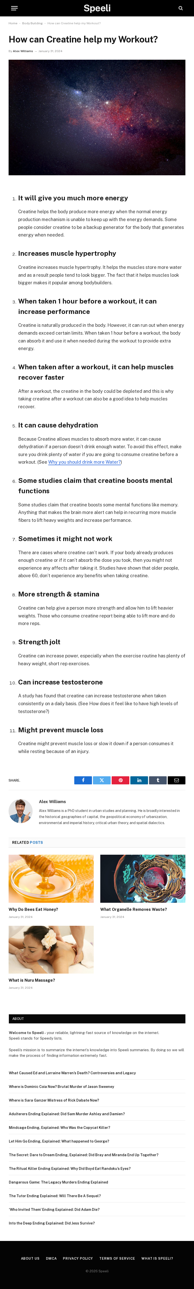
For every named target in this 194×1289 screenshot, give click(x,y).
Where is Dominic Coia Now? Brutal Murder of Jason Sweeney (61, 1087)
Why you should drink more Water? (84, 462)
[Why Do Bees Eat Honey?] (51, 879)
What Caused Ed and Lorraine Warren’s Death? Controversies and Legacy (72, 1073)
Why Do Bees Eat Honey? (33, 909)
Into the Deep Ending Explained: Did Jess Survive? (52, 1223)
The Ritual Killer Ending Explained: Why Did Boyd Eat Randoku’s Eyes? (70, 1169)
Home (13, 23)
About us (30, 1258)
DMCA (51, 1258)
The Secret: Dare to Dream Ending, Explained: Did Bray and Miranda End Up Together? (83, 1155)
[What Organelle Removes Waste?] (142, 879)
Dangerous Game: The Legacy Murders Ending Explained (58, 1182)
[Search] (180, 8)
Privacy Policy (78, 1258)
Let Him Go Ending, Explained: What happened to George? (59, 1141)
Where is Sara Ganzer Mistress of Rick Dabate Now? (54, 1100)
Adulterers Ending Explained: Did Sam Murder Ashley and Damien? (67, 1114)
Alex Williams (23, 51)
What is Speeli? (157, 1258)
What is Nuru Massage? (32, 980)
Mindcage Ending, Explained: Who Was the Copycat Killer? (59, 1128)
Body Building (32, 23)
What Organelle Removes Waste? (133, 909)
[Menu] (14, 8)
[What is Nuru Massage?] (51, 950)
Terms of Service (117, 1258)
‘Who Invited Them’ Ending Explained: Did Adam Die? (54, 1210)
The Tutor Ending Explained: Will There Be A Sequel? (55, 1196)
